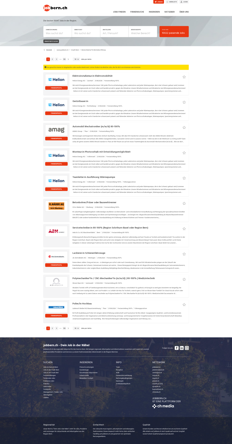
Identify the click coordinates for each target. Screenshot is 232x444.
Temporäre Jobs (49, 378)
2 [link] (52, 59)
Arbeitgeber (47, 394)
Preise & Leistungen (87, 367)
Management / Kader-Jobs (53, 392)
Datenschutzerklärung (124, 375)
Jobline (46, 397)
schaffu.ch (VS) (157, 383)
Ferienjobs (47, 389)
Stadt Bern (75, 50)
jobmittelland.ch (158, 369)
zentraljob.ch (157, 372)
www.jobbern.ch (63, 50)
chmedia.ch (156, 392)
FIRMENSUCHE (137, 12)
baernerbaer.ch (157, 389)
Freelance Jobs (48, 381)
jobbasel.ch (156, 367)
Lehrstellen (47, 386)
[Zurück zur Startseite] (163, 407)
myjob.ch (155, 378)
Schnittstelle (84, 375)
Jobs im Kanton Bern (50, 367)
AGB (117, 372)
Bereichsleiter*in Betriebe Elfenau (94, 50)
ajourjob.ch (156, 386)
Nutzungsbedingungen (124, 378)
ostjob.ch (155, 375)
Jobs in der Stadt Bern (51, 369)
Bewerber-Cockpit (86, 378)
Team (118, 367)
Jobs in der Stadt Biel (50, 372)
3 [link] (56, 59)
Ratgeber (119, 369)
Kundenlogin (84, 369)
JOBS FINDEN (119, 12)
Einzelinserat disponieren (89, 372)
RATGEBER (170, 12)
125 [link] (64, 59)
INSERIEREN (154, 12)
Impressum (119, 381)
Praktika (46, 383)
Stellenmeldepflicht (123, 383)
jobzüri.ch (155, 381)
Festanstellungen (49, 375)
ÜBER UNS (184, 12)
